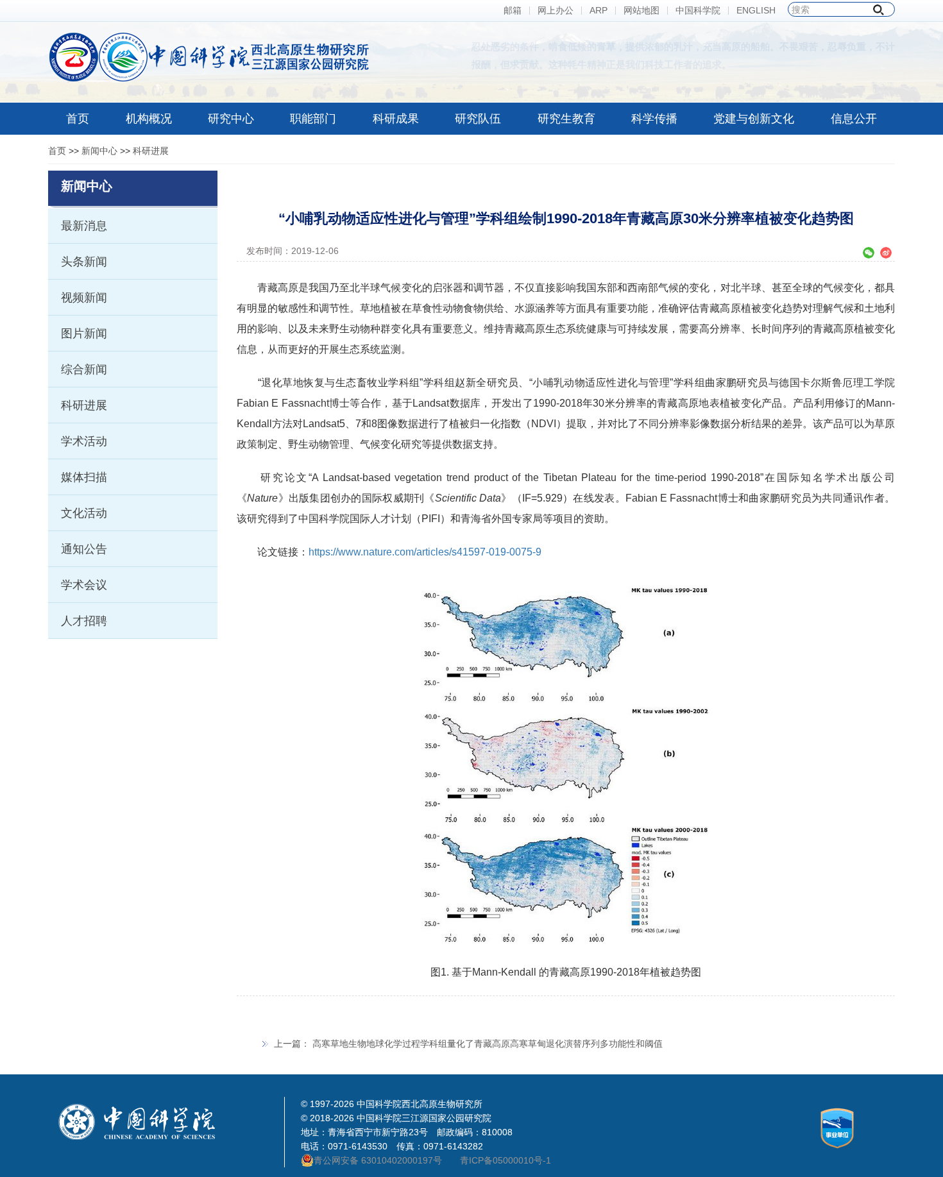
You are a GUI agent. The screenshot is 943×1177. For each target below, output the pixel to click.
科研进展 (151, 151)
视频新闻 (84, 297)
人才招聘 (84, 620)
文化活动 (84, 513)
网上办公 (555, 10)
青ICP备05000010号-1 (505, 1160)
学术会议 (84, 585)
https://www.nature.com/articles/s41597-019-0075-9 (425, 551)
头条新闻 (84, 261)
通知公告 (84, 549)
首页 (57, 151)
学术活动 (84, 441)
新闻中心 (99, 151)
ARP (598, 10)
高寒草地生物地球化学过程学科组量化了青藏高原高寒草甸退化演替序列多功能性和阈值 (487, 1043)
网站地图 (641, 10)
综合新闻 (84, 369)
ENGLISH (756, 10)
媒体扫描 (84, 477)
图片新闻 (84, 333)
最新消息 (84, 225)
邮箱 (513, 10)
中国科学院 (697, 10)
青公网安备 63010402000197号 (378, 1160)
